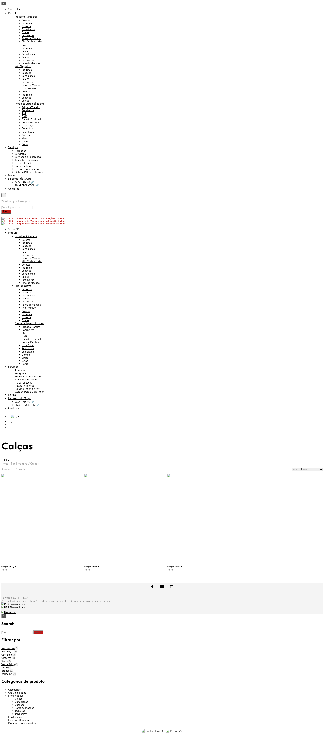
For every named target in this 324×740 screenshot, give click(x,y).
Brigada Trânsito (31, 107)
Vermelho (6, 673)
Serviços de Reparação (28, 156)
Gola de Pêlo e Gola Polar (29, 172)
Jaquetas (27, 23)
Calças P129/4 (91, 566)
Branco (5, 670)
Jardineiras (28, 35)
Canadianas (28, 29)
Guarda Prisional (31, 119)
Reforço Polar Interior (27, 168)
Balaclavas (28, 132)
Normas (12, 175)
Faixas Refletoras (24, 165)
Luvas (25, 141)
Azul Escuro (8, 648)
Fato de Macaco (31, 63)
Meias (25, 138)
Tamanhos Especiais (26, 159)
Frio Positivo (29, 88)
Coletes (26, 20)
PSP (24, 113)
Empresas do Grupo (19, 179)
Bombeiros (28, 110)
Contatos (13, 189)
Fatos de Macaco (31, 38)
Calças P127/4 (8, 566)
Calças (25, 32)
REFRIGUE (23, 597)
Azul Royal (7, 651)
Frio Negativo (23, 66)
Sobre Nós (14, 9)
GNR (24, 116)
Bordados (20, 150)
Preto (4, 667)
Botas (25, 144)
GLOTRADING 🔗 (24, 182)
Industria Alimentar (26, 17)
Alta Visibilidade (32, 41)
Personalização (23, 162)
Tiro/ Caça (28, 125)
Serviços (13, 147)
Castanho (6, 654)
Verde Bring (8, 664)
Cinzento (6, 657)
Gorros (26, 135)
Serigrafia (20, 153)
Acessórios (28, 128)
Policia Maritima (31, 122)
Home (4, 463)
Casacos (26, 26)
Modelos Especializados (29, 104)
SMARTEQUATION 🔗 (27, 185)
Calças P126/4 (174, 566)
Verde (4, 661)
